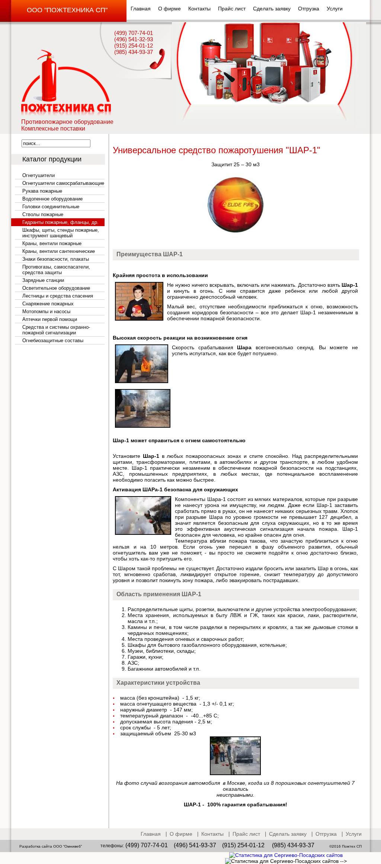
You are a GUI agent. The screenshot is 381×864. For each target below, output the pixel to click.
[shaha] (235, 773)
